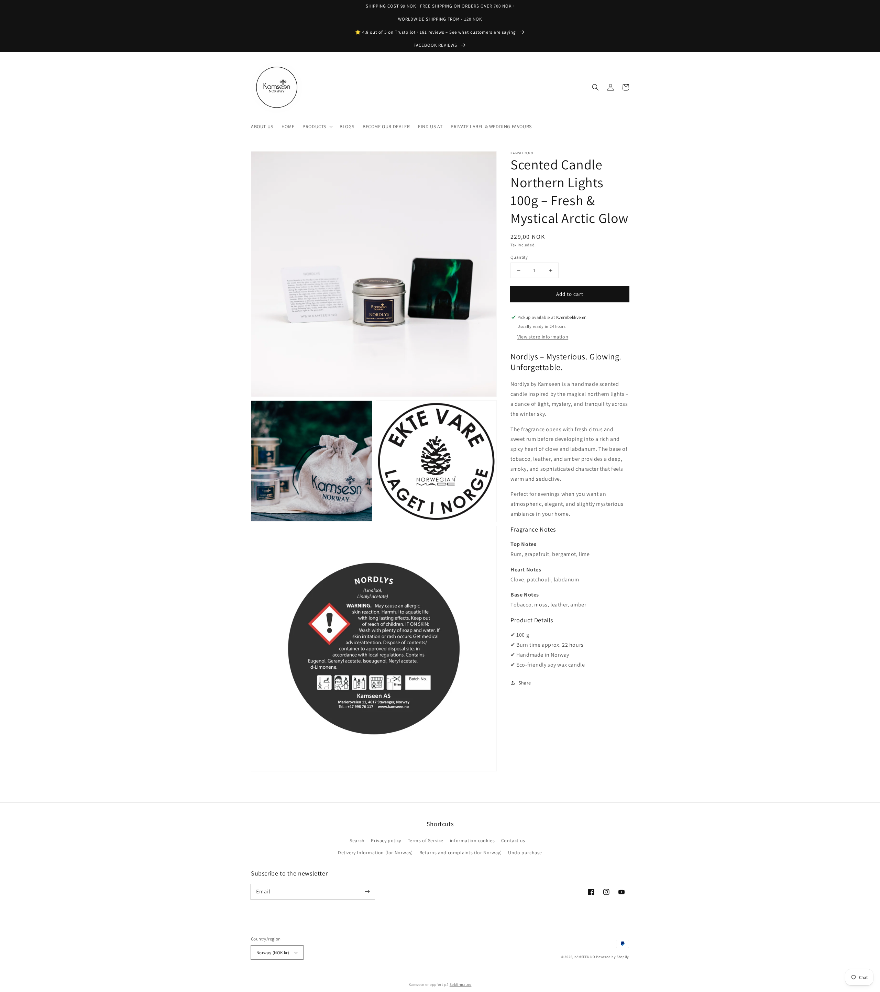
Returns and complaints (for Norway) (460, 852)
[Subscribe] (367, 891)
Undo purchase (525, 852)
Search (357, 840)
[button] (317, 126)
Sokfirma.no (461, 984)
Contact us (513, 840)
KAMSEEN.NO (584, 957)
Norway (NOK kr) (272, 953)
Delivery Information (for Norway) (375, 852)
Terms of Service (426, 840)
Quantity (519, 257)
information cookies (472, 840)
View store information (542, 337)
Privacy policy (386, 840)
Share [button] (524, 682)
